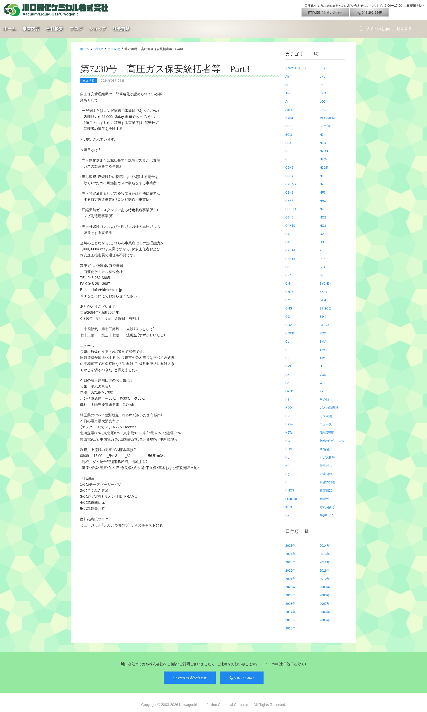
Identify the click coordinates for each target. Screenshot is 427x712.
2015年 (290, 628)
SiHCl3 (324, 324)
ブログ (76, 28)
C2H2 (289, 167)
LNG (323, 93)
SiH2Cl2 (325, 308)
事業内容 (31, 28)
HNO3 (289, 490)
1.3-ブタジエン (295, 68)
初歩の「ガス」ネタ (332, 440)
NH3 (323, 200)
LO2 (323, 101)
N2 (322, 134)
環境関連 (326, 473)
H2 (287, 399)
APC (288, 93)
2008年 (325, 595)
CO (287, 316)
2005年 (325, 620)
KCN (288, 507)
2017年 (290, 611)
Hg (287, 473)
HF (287, 465)
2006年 (325, 611)
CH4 (288, 283)
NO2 (323, 217)
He (287, 457)
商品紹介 (326, 449)
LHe (322, 76)
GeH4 (289, 391)
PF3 (322, 258)
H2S (288, 416)
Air (287, 76)
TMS (323, 358)
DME (288, 366)
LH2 (322, 68)
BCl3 (288, 134)
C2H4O (290, 184)
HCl (287, 440)
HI (286, 482)
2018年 (290, 603)
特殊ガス (326, 465)
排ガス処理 (327, 457)
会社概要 (54, 28)
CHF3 (289, 291)
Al (286, 84)
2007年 (325, 603)
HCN (288, 449)
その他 (324, 399)
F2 (287, 374)
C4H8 (289, 242)
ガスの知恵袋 (329, 407)
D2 (287, 358)
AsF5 (289, 109)
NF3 (323, 192)
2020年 (290, 587)
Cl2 (287, 300)
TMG (323, 349)
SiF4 (323, 300)
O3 (322, 242)
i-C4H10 (291, 498)
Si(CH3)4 (326, 283)
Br (286, 151)
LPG (323, 109)
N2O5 (324, 167)
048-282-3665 (371, 12)
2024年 (290, 553)
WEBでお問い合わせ (327, 12)
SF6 (322, 275)
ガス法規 (114, 49)
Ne (322, 184)
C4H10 (290, 225)
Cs (287, 341)
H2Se (289, 424)
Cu (287, 349)
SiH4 (323, 316)
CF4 (288, 275)
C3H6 (289, 200)
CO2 (288, 324)
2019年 (290, 595)
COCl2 (290, 333)
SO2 (323, 333)
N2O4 (324, 159)
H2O (288, 407)
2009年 (325, 587)
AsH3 (289, 117)
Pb (321, 250)
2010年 (325, 578)
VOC (323, 374)
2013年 (325, 553)
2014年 (325, 545)
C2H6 (289, 192)
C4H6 (289, 233)
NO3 (323, 225)
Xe (321, 391)
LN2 (322, 84)
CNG (288, 308)
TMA (323, 341)
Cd (287, 267)
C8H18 (290, 258)
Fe (287, 382)
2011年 (324, 570)
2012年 (325, 562)
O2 (322, 233)
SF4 (322, 267)
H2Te (289, 432)
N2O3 (324, 151)
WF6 (323, 382)
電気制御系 (327, 507)
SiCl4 (323, 291)
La (287, 515)
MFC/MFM (327, 117)
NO (322, 208)
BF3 (288, 142)
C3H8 (289, 217)
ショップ (97, 28)
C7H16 (290, 250)
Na (322, 176)
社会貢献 (121, 28)
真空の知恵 (327, 482)
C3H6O (290, 208)
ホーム (9, 28)
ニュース (326, 424)
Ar (286, 101)
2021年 (290, 578)
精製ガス (326, 498)
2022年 (290, 570)
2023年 (290, 562)
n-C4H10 (326, 126)
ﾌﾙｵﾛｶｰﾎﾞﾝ (327, 515)
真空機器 (326, 490)
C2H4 (289, 176)
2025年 (290, 545)
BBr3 (288, 126)
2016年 (290, 620)
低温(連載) (327, 432)
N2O (323, 142)
